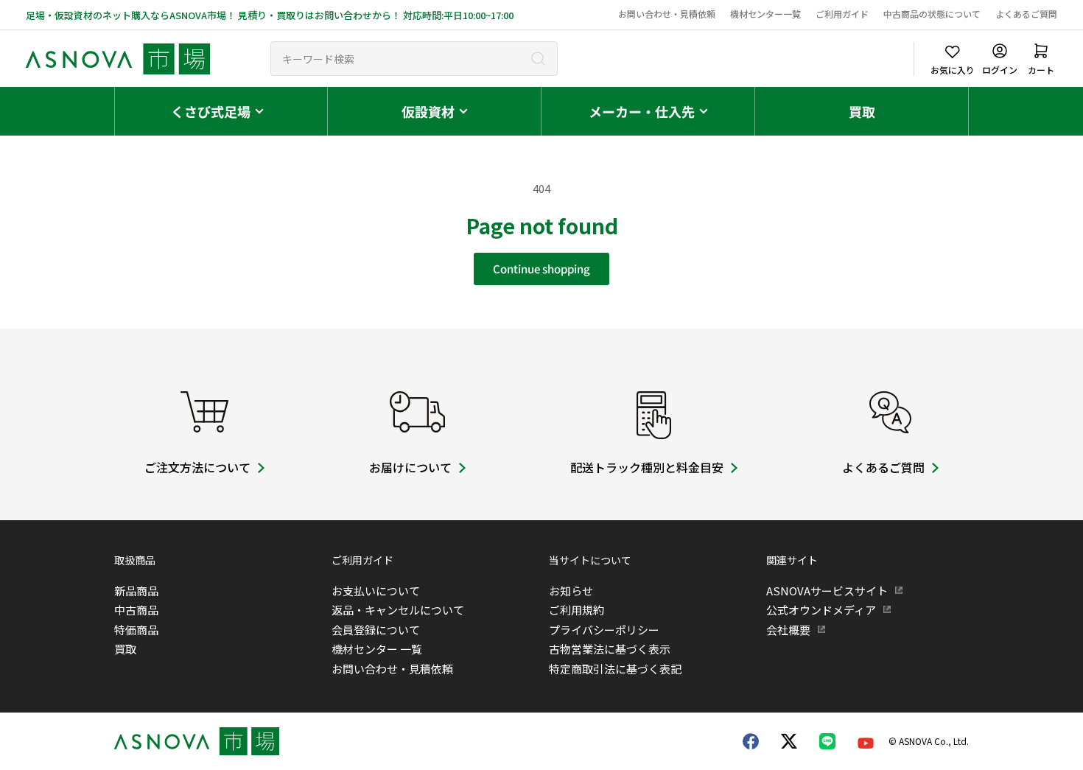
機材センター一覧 (765, 13)
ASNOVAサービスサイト (827, 590)
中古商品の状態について (932, 13)
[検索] (538, 58)
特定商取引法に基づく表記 (615, 668)
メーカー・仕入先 (642, 111)
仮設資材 (428, 111)
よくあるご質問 (1026, 13)
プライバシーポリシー (604, 629)
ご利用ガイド (842, 13)
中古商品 (136, 609)
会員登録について (376, 629)
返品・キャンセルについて (398, 609)
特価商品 (136, 629)
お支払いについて (376, 590)
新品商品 (136, 590)
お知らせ (571, 590)
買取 (862, 111)
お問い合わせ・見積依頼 (666, 13)
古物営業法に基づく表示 (609, 649)
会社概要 (788, 629)
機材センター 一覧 (377, 649)
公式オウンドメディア (821, 609)
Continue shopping (541, 268)
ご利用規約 (576, 609)
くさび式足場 (210, 111)
